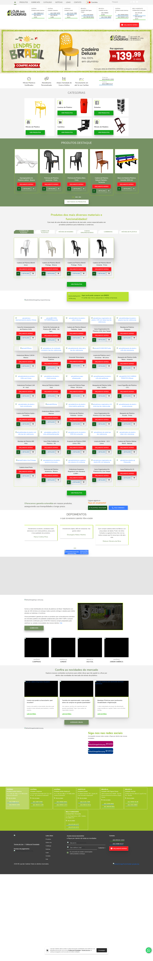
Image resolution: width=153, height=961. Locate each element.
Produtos (23, 2)
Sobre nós (35, 2)
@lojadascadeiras (109, 744)
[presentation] (4, 51)
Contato (77, 2)
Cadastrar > (101, 848)
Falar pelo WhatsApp (98, 508)
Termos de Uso (86, 950)
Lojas (68, 2)
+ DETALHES (26, 189)
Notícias (58, 2)
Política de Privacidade (74, 950)
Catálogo (47, 2)
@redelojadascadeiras (109, 751)
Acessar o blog (76, 722)
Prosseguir (101, 950)
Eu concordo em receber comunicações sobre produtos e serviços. (81, 853)
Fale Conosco (119, 508)
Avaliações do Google (84, 552)
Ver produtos (35, 132)
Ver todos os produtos (76, 202)
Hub (61, 623)
